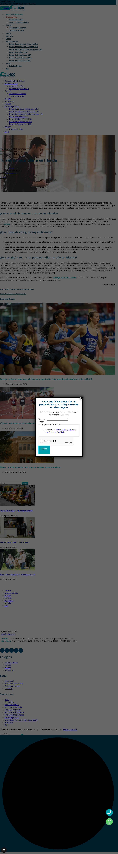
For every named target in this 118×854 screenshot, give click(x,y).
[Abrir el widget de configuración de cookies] (4, 850)
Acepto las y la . (60, 430)
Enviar (44, 449)
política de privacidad (55, 432)
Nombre (42, 419)
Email (41, 422)
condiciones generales (65, 429)
